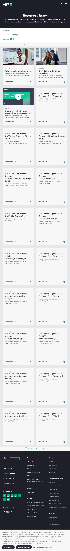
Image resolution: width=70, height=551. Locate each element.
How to (7, 468)
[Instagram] (12, 495)
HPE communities (54, 500)
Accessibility (30, 465)
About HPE (30, 461)
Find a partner (53, 521)
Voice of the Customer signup (58, 507)
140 (43, 449)
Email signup (53, 489)
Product (9, 473)
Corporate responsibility (34, 472)
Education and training (55, 486)
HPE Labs (29, 476)
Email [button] (7, 478)
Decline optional (24, 547)
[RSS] (8, 499)
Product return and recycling (35, 506)
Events (51, 461)
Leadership (30, 488)
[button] (61, 4)
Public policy (30, 492)
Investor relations (32, 485)
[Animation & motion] (7, 512)
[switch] (6, 511)
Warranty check (31, 516)
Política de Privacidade (35, 543)
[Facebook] (19, 495)
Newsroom (52, 472)
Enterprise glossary (54, 493)
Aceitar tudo (8, 547)
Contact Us (52, 482)
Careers (29, 469)
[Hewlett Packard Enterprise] (7, 4)
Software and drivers (33, 513)
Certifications (53, 517)
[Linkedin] (4, 495)
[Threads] (15, 495)
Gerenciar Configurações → (42, 547)
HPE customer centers (55, 504)
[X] (8, 495)
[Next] (48, 449)
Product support (31, 509)
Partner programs (54, 524)
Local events (52, 469)
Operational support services (35, 502)
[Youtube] (4, 499)
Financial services (54, 496)
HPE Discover (53, 465)
